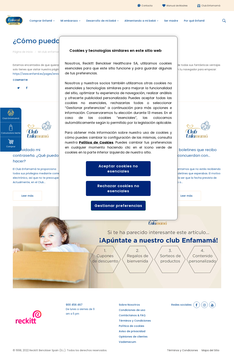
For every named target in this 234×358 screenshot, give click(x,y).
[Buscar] (225, 21)
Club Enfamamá (210, 5)
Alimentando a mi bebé (140, 21)
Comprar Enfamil (40, 21)
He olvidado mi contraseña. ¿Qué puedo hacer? (36, 155)
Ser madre (171, 21)
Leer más (27, 196)
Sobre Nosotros (129, 305)
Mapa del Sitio (210, 350)
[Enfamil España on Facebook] (196, 305)
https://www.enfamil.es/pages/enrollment (40, 74)
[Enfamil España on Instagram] (204, 305)
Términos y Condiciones (135, 320)
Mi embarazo (69, 21)
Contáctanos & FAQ (132, 315)
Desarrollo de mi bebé (101, 21)
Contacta (146, 5)
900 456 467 (74, 305)
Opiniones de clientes (133, 336)
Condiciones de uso (132, 310)
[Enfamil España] (117, 247)
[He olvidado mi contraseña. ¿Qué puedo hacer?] (37, 130)
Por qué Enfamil (194, 21)
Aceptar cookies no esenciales (118, 169)
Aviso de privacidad (132, 331)
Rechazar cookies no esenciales (118, 188)
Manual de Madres (177, 5)
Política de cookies (131, 326)
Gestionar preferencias (118, 205)
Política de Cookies (96, 142)
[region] (118, 128)
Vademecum (127, 342)
